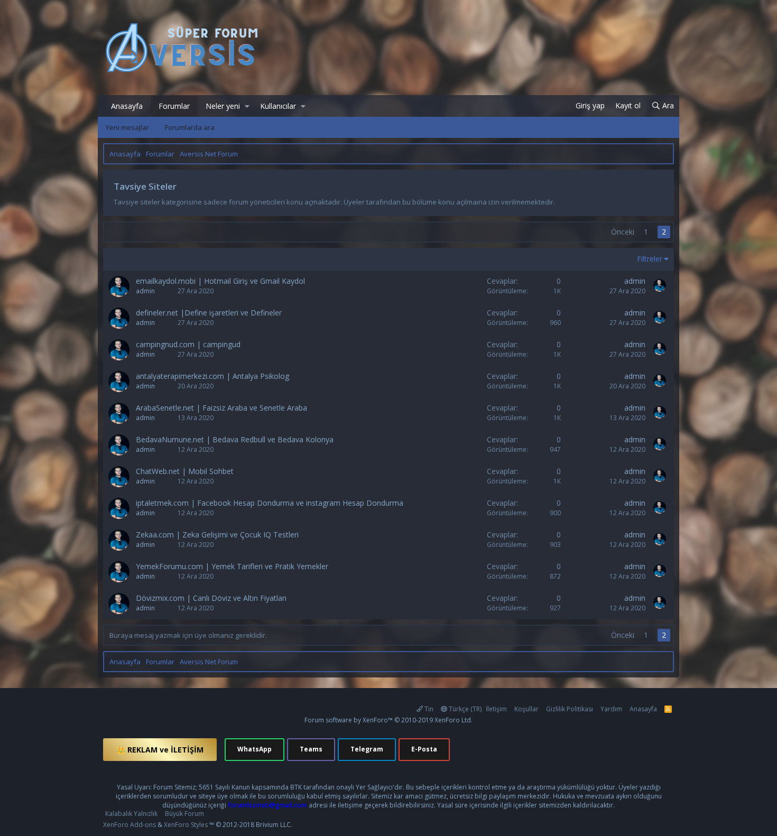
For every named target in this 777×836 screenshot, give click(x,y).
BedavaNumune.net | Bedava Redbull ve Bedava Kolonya (235, 439)
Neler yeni (223, 106)
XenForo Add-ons (129, 824)
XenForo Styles (186, 824)
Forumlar (174, 106)
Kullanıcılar (278, 106)
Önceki (622, 232)
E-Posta (424, 749)
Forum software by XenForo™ (388, 720)
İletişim (496, 708)
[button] (247, 106)
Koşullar (526, 708)
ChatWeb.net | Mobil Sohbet (185, 471)
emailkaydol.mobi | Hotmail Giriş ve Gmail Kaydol (220, 281)
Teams (311, 749)
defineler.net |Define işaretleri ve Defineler (209, 313)
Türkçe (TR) (464, 708)
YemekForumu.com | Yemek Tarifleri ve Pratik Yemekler (232, 566)
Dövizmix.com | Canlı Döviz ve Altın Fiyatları (211, 598)
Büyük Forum (184, 813)
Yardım (611, 708)
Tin (428, 708)
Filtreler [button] (649, 259)
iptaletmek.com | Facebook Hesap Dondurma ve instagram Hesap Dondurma (269, 503)
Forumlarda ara (190, 127)
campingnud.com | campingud (188, 344)
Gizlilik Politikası (569, 708)
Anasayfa (127, 106)
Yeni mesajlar (127, 127)
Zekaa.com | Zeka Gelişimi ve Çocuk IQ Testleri (217, 535)
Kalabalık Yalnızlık (131, 813)
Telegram (366, 749)
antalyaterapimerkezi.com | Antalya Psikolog (212, 376)
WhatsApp (254, 749)
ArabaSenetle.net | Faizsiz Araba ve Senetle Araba (221, 408)
